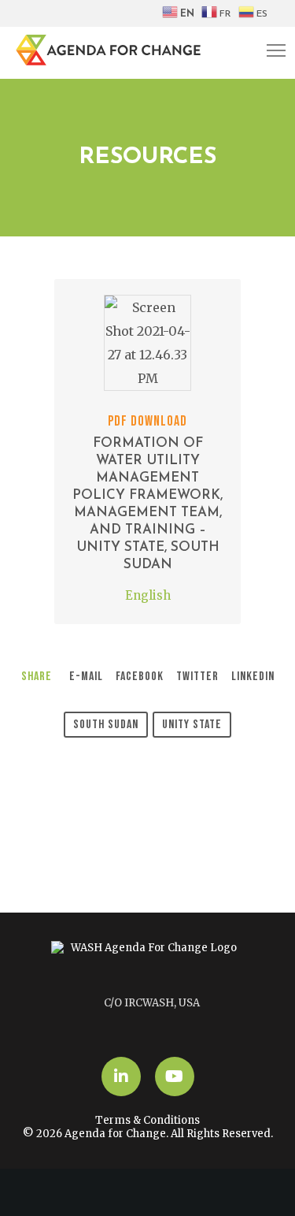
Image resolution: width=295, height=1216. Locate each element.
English (148, 595)
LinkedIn (253, 676)
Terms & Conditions (147, 1120)
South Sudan (105, 724)
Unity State (192, 724)
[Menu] (269, 51)
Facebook (140, 676)
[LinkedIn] (121, 1076)
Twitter (197, 676)
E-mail (86, 676)
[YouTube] (174, 1076)
